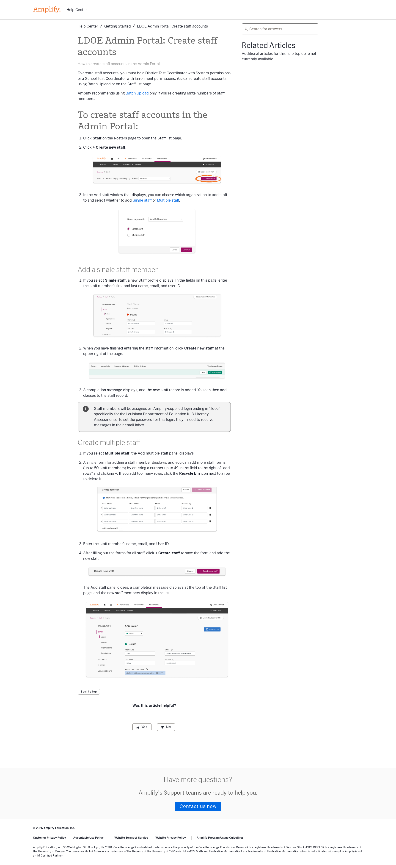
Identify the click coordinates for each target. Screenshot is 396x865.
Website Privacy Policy (170, 838)
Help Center (76, 9)
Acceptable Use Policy (88, 838)
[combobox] (278, 29)
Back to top (89, 691)
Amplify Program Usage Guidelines (220, 838)
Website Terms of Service (131, 838)
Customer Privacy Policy (49, 838)
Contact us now (198, 806)
